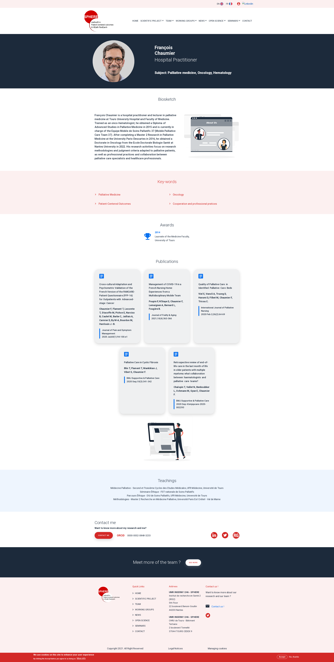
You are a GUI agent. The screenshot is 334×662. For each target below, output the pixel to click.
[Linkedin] (247, 4)
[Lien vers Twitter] (225, 533)
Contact (247, 20)
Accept (282, 657)
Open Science (216, 20)
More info (81, 658)
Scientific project (151, 20)
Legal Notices (175, 648)
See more (193, 563)
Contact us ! (217, 606)
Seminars (233, 20)
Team (168, 20)
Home (135, 20)
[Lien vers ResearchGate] (236, 533)
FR (227, 4)
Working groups (185, 20)
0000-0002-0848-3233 (139, 535)
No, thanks (294, 657)
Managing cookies (217, 648)
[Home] (99, 21)
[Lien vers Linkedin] (214, 533)
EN (218, 4)
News (202, 20)
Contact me (103, 535)
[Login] (238, 4)
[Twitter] (208, 615)
